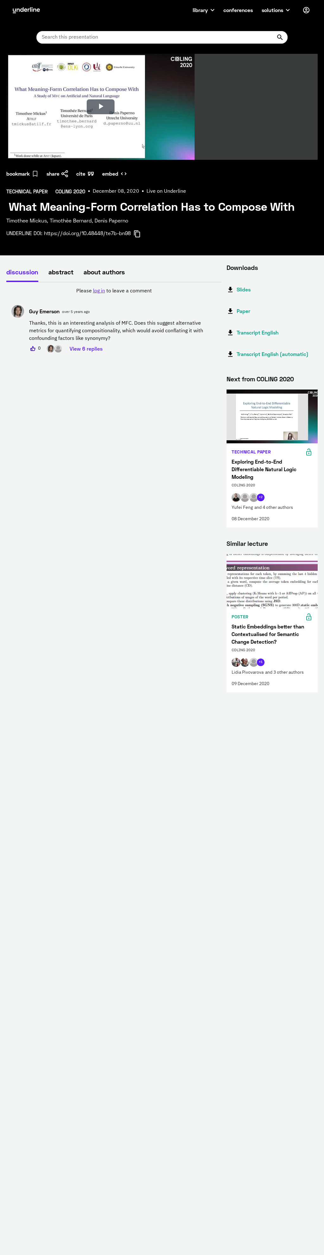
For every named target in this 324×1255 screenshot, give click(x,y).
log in (99, 291)
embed (110, 174)
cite (80, 174)
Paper (243, 311)
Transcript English (257, 332)
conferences (238, 10)
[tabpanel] (113, 320)
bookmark (18, 174)
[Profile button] (306, 10)
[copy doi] (140, 234)
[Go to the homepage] (26, 10)
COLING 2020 (275, 379)
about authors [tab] (104, 272)
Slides (244, 289)
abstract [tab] (60, 272)
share (53, 174)
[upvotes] (33, 349)
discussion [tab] (22, 272)
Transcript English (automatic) (272, 354)
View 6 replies (86, 349)
